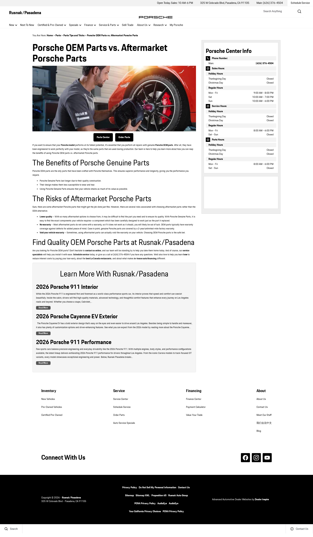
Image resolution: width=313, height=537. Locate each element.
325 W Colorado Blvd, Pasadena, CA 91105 (224, 3)
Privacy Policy (129, 487)
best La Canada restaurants (98, 258)
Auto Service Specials (124, 423)
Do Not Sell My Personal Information (157, 487)
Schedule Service (122, 407)
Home (50, 35)
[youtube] (267, 457)
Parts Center (103, 137)
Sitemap (129, 495)
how (185, 254)
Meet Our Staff (264, 415)
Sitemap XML (143, 495)
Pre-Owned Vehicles (51, 407)
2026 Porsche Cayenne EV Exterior (77, 316)
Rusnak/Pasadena (71, 497)
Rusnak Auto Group (178, 495)
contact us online (93, 250)
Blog (258, 431)
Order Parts (124, 137)
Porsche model (68, 145)
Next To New (27, 25)
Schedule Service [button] (300, 3)
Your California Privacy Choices (145, 511)
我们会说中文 (264, 423)
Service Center (120, 399)
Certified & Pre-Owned (50, 25)
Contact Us (262, 407)
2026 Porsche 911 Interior (67, 287)
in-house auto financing (145, 258)
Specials (73, 25)
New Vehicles (48, 399)
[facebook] (245, 457)
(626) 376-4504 (265, 63)
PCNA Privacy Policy (145, 503)
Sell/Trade (127, 25)
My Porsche (176, 25)
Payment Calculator (196, 407)
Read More (43, 307)
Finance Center (193, 399)
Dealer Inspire (262, 499)
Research (158, 25)
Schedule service (81, 254)
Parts (58, 35)
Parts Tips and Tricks (73, 35)
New (11, 25)
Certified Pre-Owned (51, 415)
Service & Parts (107, 25)
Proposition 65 (158, 495)
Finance (88, 25)
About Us (142, 25)
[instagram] (256, 457)
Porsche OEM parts (164, 145)
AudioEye (162, 503)
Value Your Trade (194, 415)
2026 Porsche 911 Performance (73, 342)
